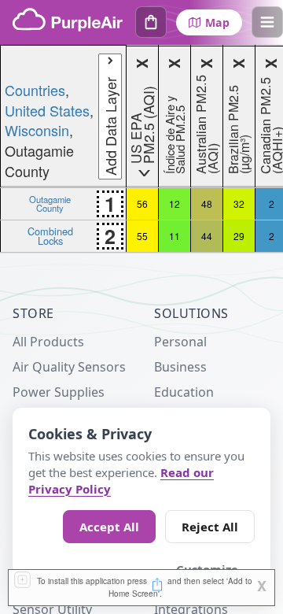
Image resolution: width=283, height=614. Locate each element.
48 (206, 203)
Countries (35, 90)
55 (142, 235)
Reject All (210, 526)
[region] (141, 149)
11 (174, 235)
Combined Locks (50, 235)
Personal (180, 341)
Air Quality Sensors (69, 366)
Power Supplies (59, 392)
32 (238, 203)
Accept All (109, 526)
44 (206, 235)
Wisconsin (37, 130)
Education (184, 392)
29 (238, 235)
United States (47, 110)
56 (142, 203)
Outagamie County (50, 203)
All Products (48, 341)
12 (174, 203)
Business (180, 366)
